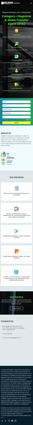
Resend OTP (28, 119)
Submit (16, 123)
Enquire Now (16, 308)
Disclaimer (19, 413)
